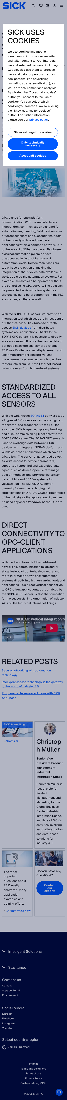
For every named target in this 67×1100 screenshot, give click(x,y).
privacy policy (38, 119)
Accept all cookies (32, 155)
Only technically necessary (32, 144)
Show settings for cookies (33, 132)
